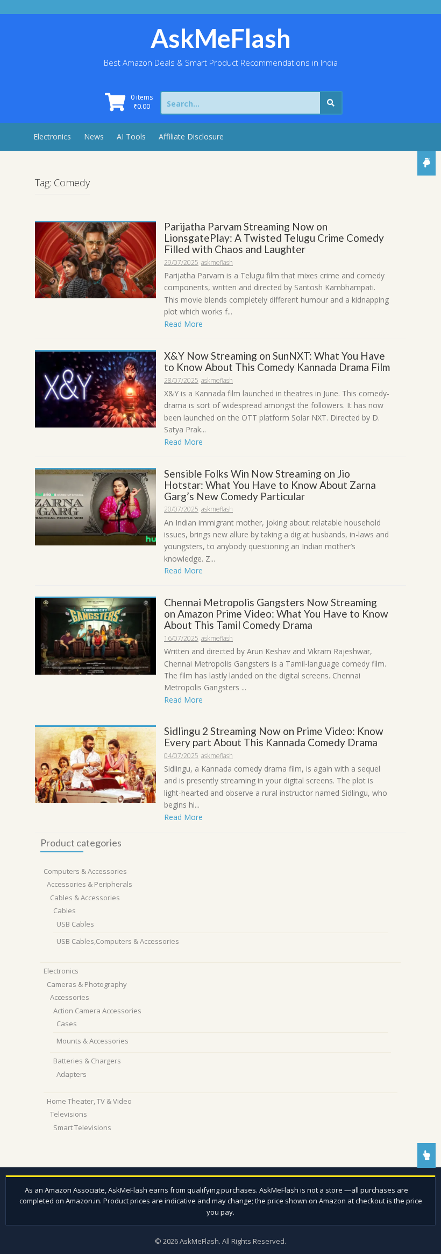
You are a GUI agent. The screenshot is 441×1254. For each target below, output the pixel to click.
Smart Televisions (82, 1127)
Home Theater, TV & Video (89, 1101)
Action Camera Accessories (97, 1010)
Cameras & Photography (87, 984)
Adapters (71, 1074)
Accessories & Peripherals (89, 884)
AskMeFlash (221, 38)
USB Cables (75, 924)
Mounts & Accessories (92, 1041)
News (94, 136)
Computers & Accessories (85, 871)
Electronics (52, 136)
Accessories (69, 997)
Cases (66, 1023)
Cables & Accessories (85, 897)
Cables (64, 910)
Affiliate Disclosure (191, 136)
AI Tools (131, 136)
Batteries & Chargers (87, 1061)
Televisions (68, 1114)
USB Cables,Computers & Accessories (117, 941)
